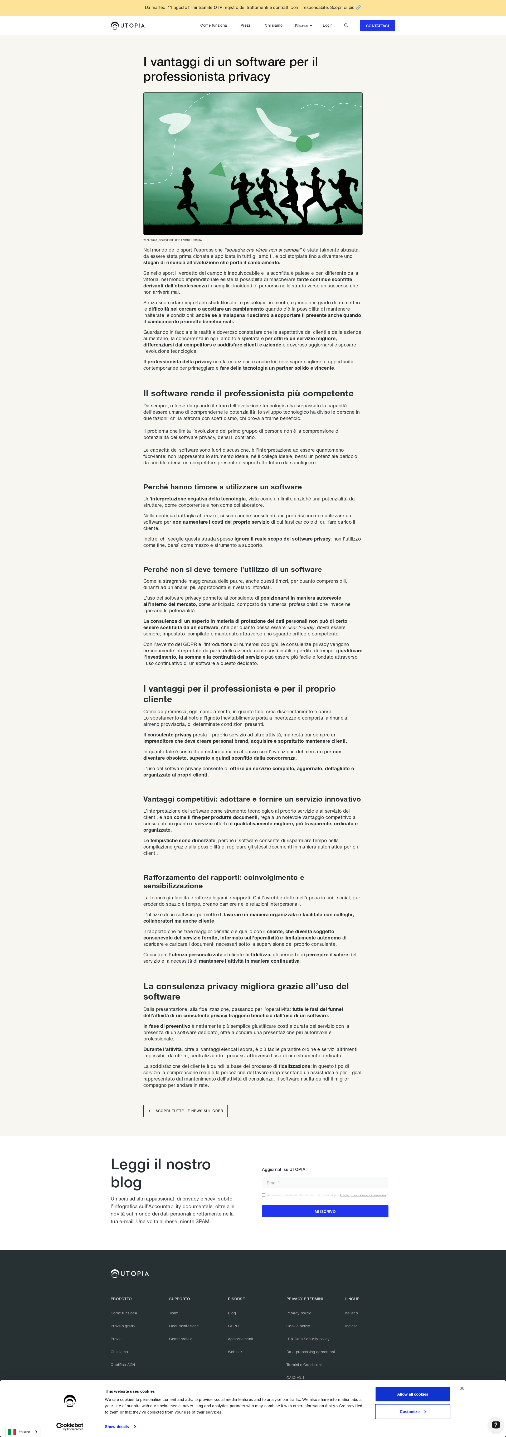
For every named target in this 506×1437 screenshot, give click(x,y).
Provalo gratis (123, 1326)
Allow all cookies (412, 1394)
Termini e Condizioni (304, 1364)
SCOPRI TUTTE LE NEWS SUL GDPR (186, 1111)
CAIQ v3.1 (295, 1377)
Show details (117, 1426)
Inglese (351, 1326)
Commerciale (180, 1339)
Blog (232, 1313)
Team (173, 1313)
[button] (305, 25)
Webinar (235, 1351)
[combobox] (23, 1432)
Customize (410, 1411)
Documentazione (184, 1326)
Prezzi (246, 25)
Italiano (351, 1313)
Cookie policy (298, 1326)
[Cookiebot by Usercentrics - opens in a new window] (70, 1427)
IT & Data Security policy (308, 1339)
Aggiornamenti (240, 1339)
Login (328, 25)
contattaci (377, 26)
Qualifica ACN (123, 1364)
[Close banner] (462, 1388)
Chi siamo (274, 25)
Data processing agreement (310, 1351)
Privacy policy (298, 1313)
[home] (128, 25)
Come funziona (213, 25)
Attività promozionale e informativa (363, 1195)
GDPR (233, 1326)
